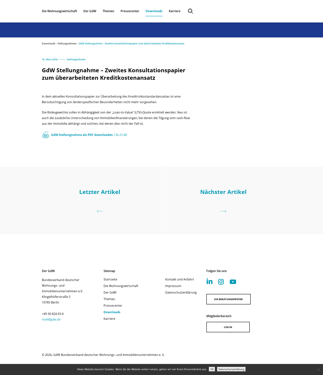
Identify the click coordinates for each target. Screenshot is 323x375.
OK (212, 369)
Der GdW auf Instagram (221, 282)
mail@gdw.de (51, 319)
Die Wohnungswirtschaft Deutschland (249, 11)
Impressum (173, 286)
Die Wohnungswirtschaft (121, 286)
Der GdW (110, 292)
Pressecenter (113, 305)
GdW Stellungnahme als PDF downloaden (89, 135)
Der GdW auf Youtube (233, 282)
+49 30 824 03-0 (53, 314)
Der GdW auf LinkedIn (209, 281)
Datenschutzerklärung (181, 292)
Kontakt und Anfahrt (179, 279)
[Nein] (318, 369)
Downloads (48, 43)
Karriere (109, 319)
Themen (109, 299)
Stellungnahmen (67, 43)
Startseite (110, 279)
